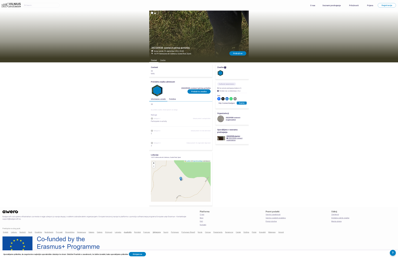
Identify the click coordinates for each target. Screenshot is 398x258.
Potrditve (172, 99)
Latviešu (118, 232)
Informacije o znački (158, 99)
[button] (181, 179)
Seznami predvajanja (331, 5)
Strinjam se (137, 254)
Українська (81, 232)
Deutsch (22, 232)
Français (146, 232)
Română (137, 232)
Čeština (246, 232)
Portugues (175, 232)
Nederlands (49, 232)
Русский (59, 232)
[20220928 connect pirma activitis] (220, 73)
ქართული (157, 232)
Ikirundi (281, 232)
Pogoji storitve (271, 221)
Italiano (91, 232)
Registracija (387, 5)
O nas (312, 5)
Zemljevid (335, 215)
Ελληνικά (108, 232)
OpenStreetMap (197, 161)
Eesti (30, 232)
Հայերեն (128, 232)
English (5, 232)
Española (38, 232)
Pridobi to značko (199, 91)
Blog (201, 218)
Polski (254, 232)
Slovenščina (69, 232)
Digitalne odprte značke (340, 218)
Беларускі (229, 232)
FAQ (201, 221)
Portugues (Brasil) (188, 232)
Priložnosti (354, 5)
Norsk (200, 232)
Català (238, 232)
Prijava (370, 5)
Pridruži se (237, 53)
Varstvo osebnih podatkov (276, 218)
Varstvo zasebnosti (273, 215)
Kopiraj (242, 103)
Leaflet (188, 161)
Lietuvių (14, 232)
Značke (163, 60)
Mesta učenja (336, 221)
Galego (99, 232)
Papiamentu (218, 232)
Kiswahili (262, 232)
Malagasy (272, 232)
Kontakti (203, 225)
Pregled (154, 60)
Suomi (165, 232)
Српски (208, 232)
